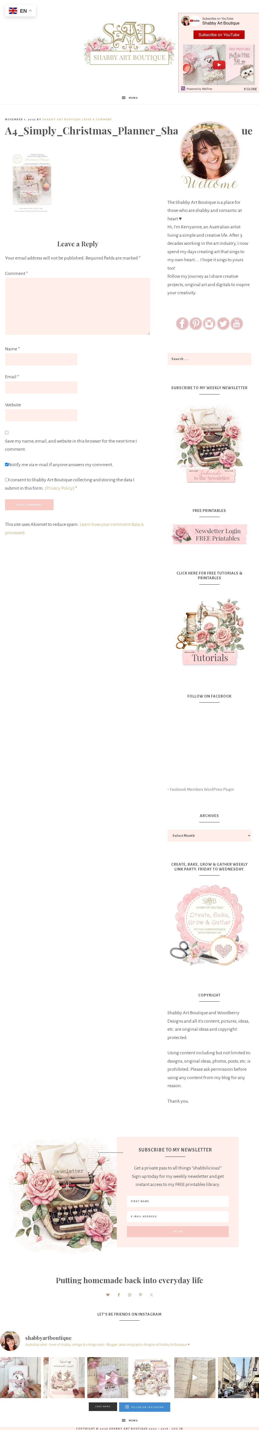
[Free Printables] (209, 534)
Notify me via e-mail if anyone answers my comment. (60, 464)
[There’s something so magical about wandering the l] (238, 1377)
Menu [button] (133, 97)
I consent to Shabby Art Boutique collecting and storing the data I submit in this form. (69, 484)
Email (12, 376)
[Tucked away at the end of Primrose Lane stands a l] (107, 1377)
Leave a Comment (97, 119)
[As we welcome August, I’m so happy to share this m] (64, 1377)
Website (13, 404)
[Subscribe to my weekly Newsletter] (209, 484)
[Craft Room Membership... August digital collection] (151, 1377)
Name (12, 348)
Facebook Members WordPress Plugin (202, 789)
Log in (177, 1428)
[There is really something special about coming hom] (194, 1377)
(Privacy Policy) (59, 488)
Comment (16, 273)
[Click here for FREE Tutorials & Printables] (209, 630)
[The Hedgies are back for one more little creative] (20, 1377)
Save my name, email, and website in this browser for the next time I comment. (71, 445)
